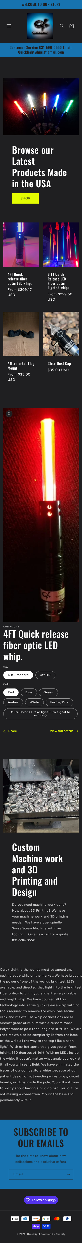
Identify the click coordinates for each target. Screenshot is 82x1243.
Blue (28, 692)
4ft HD (45, 675)
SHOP (25, 198)
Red (11, 692)
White (34, 702)
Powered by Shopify (53, 1234)
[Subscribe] (68, 1174)
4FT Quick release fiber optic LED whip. (20, 278)
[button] (9, 26)
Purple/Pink (59, 702)
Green (48, 692)
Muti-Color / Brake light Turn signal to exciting (40, 713)
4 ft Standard (18, 675)
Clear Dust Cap (59, 363)
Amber (13, 702)
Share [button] (12, 731)
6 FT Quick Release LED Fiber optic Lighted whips (59, 281)
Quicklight (33, 1234)
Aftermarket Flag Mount (21, 365)
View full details (61, 731)
